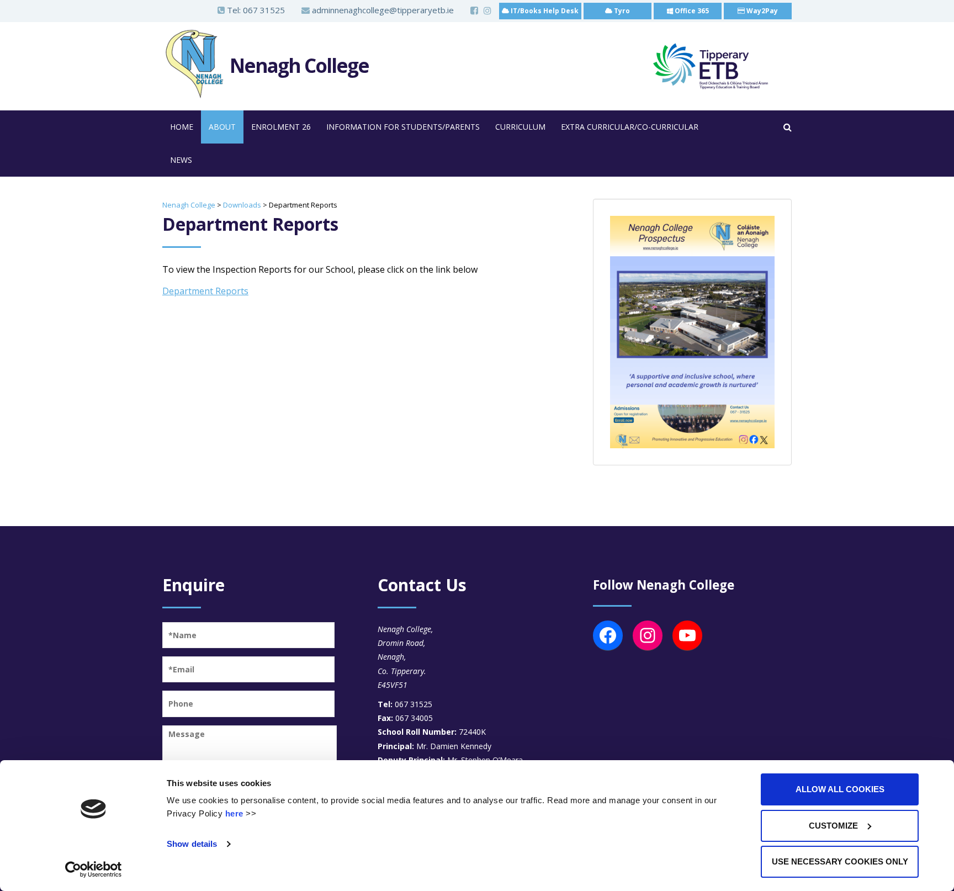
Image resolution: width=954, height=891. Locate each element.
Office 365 (691, 10)
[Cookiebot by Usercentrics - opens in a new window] (93, 869)
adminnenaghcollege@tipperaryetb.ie (382, 9)
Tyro (621, 10)
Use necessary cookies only (840, 861)
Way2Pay (761, 10)
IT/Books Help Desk (544, 10)
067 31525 (264, 9)
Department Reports (205, 291)
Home (181, 126)
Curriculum (520, 126)
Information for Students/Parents (403, 126)
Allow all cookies (840, 789)
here (234, 813)
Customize (833, 825)
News (181, 160)
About (222, 126)
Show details (192, 843)
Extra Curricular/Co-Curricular (629, 126)
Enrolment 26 (281, 126)
